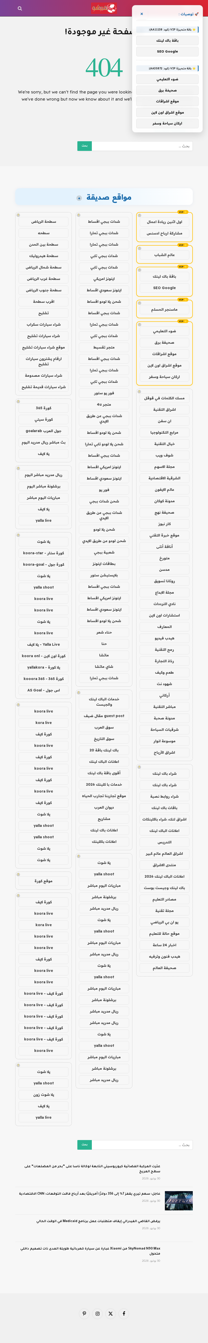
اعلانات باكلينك (104, 841)
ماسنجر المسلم (164, 309)
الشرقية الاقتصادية (164, 478)
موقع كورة (43, 881)
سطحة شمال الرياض (43, 267)
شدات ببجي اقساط (104, 221)
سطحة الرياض (43, 221)
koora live (43, 598)
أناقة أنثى (164, 546)
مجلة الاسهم (164, 466)
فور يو (104, 489)
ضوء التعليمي (164, 331)
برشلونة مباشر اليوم (43, 486)
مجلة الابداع (164, 592)
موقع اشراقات (164, 354)
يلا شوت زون (43, 1094)
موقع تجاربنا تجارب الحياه (104, 796)
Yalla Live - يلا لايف (43, 644)
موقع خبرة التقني (164, 535)
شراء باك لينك (164, 773)
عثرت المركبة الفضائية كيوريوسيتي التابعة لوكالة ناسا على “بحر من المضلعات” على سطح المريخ (92, 1169)
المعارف (164, 626)
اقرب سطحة (43, 301)
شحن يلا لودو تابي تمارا (104, 444)
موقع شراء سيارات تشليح (43, 347)
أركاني (164, 695)
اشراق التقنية (164, 409)
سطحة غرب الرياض (43, 278)
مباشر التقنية (164, 706)
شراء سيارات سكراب (44, 324)
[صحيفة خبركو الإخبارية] (104, 8)
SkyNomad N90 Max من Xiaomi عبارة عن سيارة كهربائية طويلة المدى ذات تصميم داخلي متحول (90, 1251)
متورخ (164, 558)
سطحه (43, 233)
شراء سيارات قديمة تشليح (44, 387)
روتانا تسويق (164, 581)
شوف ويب (164, 455)
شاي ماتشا (104, 666)
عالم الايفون (164, 489)
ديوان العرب (104, 807)
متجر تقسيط (104, 347)
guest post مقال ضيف (104, 716)
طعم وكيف (164, 672)
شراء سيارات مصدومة (43, 375)
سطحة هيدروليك (43, 256)
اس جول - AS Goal (43, 690)
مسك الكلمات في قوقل (164, 398)
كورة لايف (44, 734)
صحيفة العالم (164, 968)
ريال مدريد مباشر (104, 908)
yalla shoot (104, 874)
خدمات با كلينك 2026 (104, 784)
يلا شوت (104, 862)
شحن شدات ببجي (104, 501)
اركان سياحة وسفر (164, 376)
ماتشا (104, 655)
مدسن (164, 569)
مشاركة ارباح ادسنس (164, 233)
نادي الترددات (164, 604)
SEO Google (164, 288)
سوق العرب (104, 727)
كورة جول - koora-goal (43, 564)
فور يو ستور (104, 393)
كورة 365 (43, 408)
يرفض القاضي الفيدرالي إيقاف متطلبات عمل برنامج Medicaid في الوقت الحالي (98, 1221)
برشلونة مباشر (104, 897)
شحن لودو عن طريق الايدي (104, 541)
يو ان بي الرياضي (164, 922)
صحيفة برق (164, 342)
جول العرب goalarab (43, 431)
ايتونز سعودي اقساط (104, 290)
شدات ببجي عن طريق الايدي (104, 418)
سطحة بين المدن (43, 244)
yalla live (43, 520)
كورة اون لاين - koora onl (43, 656)
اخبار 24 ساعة (164, 945)
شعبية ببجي (104, 552)
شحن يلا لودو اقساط (104, 301)
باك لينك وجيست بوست (164, 888)
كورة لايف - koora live (43, 993)
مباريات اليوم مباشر (104, 885)
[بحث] (20, 8)
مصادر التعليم (164, 899)
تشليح (43, 313)
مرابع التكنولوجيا (164, 432)
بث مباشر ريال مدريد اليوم (43, 442)
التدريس (164, 842)
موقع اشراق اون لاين (164, 365)
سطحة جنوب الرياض (43, 290)
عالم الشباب (164, 254)
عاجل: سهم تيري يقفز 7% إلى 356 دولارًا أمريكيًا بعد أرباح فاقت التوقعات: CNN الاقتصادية (89, 1194)
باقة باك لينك (164, 276)
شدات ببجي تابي (104, 256)
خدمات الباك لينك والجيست (104, 702)
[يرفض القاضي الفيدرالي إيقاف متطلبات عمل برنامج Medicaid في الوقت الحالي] (179, 1228)
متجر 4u (104, 404)
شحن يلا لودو (104, 529)
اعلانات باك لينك (104, 830)
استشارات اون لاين (164, 615)
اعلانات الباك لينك (164, 830)
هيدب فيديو (164, 638)
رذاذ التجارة (164, 661)
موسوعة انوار (164, 741)
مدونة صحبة (164, 718)
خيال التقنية (164, 443)
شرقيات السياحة (164, 729)
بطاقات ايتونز (104, 563)
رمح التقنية (164, 649)
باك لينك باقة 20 (104, 750)
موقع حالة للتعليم (164, 933)
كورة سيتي (43, 419)
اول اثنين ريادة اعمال (164, 221)
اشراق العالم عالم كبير (164, 853)
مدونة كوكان (164, 501)
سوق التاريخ (104, 738)
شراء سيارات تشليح (43, 336)
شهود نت (164, 684)
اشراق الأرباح (164, 752)
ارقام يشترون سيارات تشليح (44, 361)
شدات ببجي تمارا (104, 233)
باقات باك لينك (164, 807)
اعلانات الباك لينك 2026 (164, 876)
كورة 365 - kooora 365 (44, 678)
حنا (104, 643)
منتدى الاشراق (164, 865)
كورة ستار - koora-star (43, 553)
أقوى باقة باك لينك (104, 773)
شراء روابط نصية (164, 796)
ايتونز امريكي (104, 278)
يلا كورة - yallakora (43, 667)
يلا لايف (43, 453)
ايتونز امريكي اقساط (104, 467)
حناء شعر (104, 632)
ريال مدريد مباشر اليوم (43, 474)
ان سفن (164, 421)
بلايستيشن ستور (104, 575)
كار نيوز (164, 524)
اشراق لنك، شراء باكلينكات (164, 819)
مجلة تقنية (164, 910)
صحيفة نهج (164, 512)
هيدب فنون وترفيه (164, 956)
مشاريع (104, 818)
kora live (44, 722)
